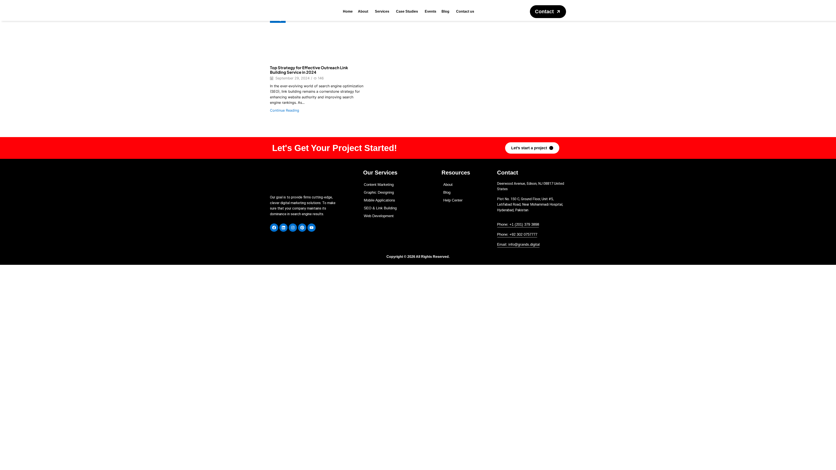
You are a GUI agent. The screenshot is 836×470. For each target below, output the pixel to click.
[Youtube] (311, 227)
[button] (548, 11)
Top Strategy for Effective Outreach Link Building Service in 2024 (309, 70)
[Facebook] (274, 227)
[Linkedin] (283, 227)
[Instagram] (293, 227)
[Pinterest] (302, 227)
